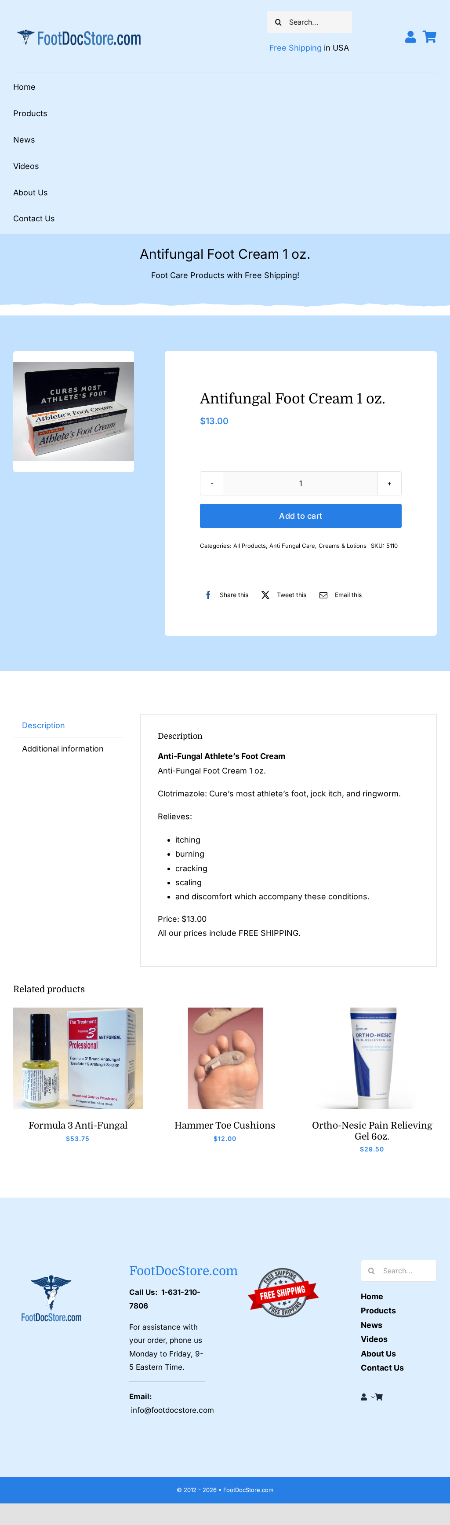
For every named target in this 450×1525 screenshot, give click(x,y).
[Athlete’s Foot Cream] (73, 411)
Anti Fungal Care (292, 545)
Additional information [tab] (63, 748)
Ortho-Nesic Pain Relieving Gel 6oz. (372, 1130)
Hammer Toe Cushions (225, 1125)
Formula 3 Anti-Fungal (78, 1125)
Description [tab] (43, 725)
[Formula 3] (78, 1011)
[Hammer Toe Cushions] (225, 1011)
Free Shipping (295, 47)
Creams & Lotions (343, 545)
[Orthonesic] (372, 1011)
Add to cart (300, 516)
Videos (374, 1339)
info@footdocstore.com (172, 1410)
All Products (249, 545)
